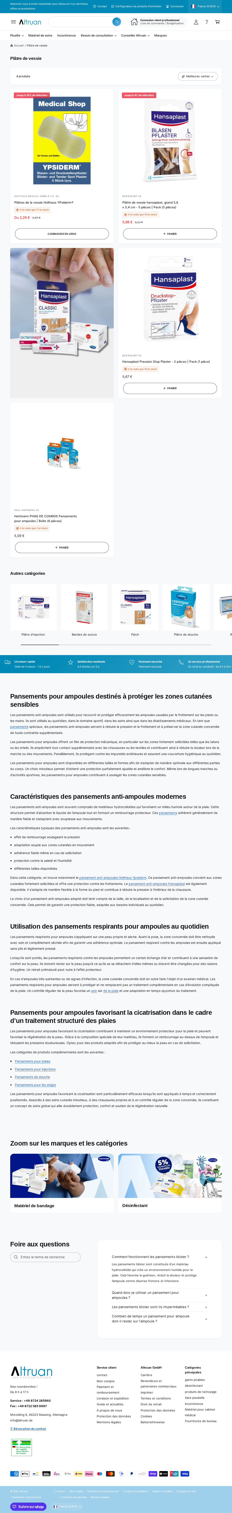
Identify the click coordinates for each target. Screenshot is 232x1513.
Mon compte (106, 1381)
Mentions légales (109, 1422)
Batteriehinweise (152, 1422)
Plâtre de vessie (37, 45)
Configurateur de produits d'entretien (138, 6)
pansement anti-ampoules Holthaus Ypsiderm (113, 877)
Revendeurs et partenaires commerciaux (158, 1383)
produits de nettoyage (201, 1392)
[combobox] (85, 22)
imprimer (147, 1392)
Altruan (24, 1491)
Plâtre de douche (186, 634)
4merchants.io (33, 1497)
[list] (116, 664)
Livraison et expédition (113, 1398)
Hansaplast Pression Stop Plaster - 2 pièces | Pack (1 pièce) (166, 361)
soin (94, 991)
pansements (19, 727)
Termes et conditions (156, 1398)
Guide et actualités (110, 1404)
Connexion (177, 6)
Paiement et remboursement (108, 1389)
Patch (135, 634)
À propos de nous (109, 1410)
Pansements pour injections (35, 1069)
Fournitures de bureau (201, 1421)
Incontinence (194, 1404)
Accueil (19, 45)
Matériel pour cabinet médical (200, 1412)
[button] (13, 22)
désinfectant (194, 1385)
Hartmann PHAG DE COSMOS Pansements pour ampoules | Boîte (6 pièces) (45, 518)
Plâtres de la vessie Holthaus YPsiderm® (43, 202)
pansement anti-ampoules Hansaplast (157, 884)
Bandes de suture (84, 634)
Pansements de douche (32, 1077)
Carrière (146, 1375)
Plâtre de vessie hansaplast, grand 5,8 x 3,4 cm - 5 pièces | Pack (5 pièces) (150, 205)
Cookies (146, 1416)
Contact (102, 6)
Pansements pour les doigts (35, 1085)
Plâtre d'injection (33, 634)
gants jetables (195, 1380)
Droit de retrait (151, 1404)
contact (102, 1375)
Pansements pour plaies (32, 1061)
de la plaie (110, 991)
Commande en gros (62, 234)
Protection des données (114, 1416)
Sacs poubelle (195, 1397)
